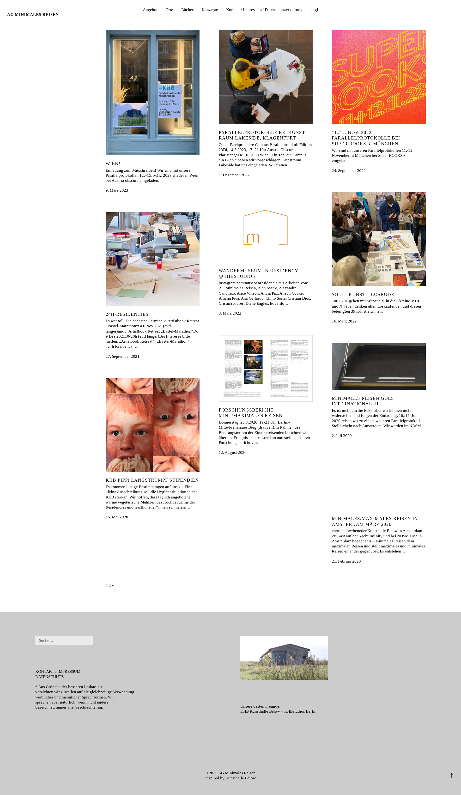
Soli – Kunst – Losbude (363, 294)
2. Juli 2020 (342, 435)
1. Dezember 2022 (234, 175)
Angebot (150, 9)
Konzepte (210, 9)
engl (314, 9)
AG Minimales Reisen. (237, 773)
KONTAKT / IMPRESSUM (57, 671)
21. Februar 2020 (346, 561)
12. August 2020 (233, 452)
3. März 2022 (230, 313)
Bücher (187, 9)
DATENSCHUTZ (49, 676)
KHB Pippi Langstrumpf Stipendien (152, 480)
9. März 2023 (117, 190)
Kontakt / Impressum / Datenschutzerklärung (264, 9)
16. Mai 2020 (117, 517)
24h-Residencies (127, 314)
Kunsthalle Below (240, 778)
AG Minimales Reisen (33, 14)
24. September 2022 (349, 170)
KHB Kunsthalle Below (260, 711)
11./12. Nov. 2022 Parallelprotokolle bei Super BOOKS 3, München (366, 138)
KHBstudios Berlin (300, 711)
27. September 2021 (123, 356)
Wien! (113, 163)
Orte (169, 9)
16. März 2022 (344, 321)
